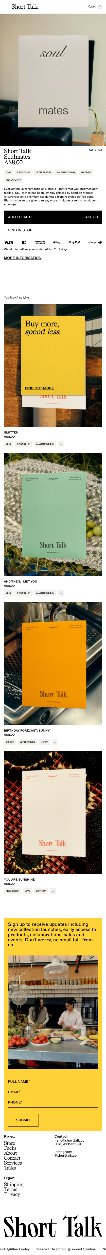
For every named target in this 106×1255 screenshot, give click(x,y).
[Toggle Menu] (5, 6)
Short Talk (24, 7)
